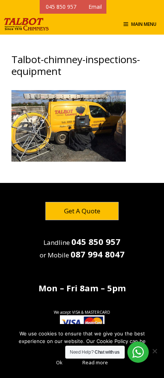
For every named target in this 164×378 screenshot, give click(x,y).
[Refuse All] (154, 351)
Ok (59, 362)
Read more (95, 362)
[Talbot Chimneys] (26, 24)
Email (93, 6)
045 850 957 (60, 6)
